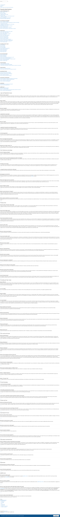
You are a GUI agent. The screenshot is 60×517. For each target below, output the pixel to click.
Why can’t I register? (3, 13)
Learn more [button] (22, 515)
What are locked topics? (3, 50)
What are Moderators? (3, 55)
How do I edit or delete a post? (4, 32)
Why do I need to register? (4, 11)
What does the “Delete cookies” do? (5, 18)
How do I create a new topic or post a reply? (6, 31)
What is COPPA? (2, 12)
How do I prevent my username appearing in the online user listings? (9, 22)
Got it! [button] (56, 515)
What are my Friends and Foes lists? (5, 68)
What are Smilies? (2, 46)
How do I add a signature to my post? (5, 33)
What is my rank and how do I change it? (6, 27)
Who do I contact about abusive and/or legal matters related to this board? (10, 89)
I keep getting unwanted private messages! (6, 64)
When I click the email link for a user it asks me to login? (8, 28)
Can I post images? (3, 47)
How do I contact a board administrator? (5, 90)
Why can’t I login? (2, 15)
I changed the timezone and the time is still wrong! (7, 24)
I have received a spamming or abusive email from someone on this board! (10, 65)
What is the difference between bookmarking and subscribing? (9, 78)
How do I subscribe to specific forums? (5, 80)
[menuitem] (2, 4)
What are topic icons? (3, 51)
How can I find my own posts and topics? (6, 75)
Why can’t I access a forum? (4, 36)
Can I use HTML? (2, 45)
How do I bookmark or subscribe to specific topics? (7, 79)
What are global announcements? (5, 48)
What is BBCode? (2, 44)
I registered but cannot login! (4, 14)
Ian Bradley (6, 511)
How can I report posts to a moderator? (5, 39)
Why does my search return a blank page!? (6, 73)
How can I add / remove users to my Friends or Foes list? (8, 69)
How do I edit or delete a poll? (4, 35)
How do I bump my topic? (3, 41)
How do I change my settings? (4, 21)
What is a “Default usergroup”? (4, 59)
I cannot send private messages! (4, 63)
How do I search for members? (4, 74)
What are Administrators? (3, 54)
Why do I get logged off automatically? (5, 17)
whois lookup (2, 488)
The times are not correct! (3, 23)
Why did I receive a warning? (4, 38)
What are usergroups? (3, 56)
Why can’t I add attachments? (4, 37)
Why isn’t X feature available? (4, 88)
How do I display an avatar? (4, 26)
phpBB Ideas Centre (40, 481)
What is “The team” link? (3, 60)
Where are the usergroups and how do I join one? (7, 57)
